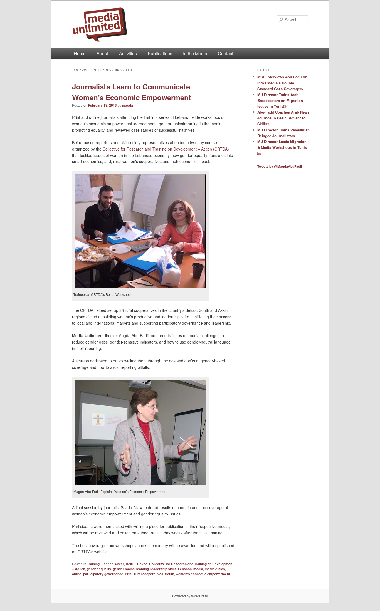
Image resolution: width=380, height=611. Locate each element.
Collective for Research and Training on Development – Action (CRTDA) (166, 149)
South (169, 573)
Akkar (119, 563)
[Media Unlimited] (152, 24)
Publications (160, 53)
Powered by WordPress (190, 596)
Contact (225, 53)
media (198, 568)
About (102, 53)
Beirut (130, 563)
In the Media (195, 53)
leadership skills (163, 568)
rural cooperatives (148, 573)
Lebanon (185, 568)
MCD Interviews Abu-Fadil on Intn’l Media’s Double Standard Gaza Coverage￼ (282, 82)
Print (128, 573)
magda (127, 105)
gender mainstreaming (131, 568)
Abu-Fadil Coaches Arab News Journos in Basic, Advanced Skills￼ (283, 117)
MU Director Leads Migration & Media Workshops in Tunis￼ (282, 147)
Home (80, 53)
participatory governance (103, 573)
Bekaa (142, 563)
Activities (128, 53)
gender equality (99, 568)
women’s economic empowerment (203, 573)
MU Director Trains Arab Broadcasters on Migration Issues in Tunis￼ (280, 100)
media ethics (215, 568)
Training (93, 563)
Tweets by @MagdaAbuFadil (279, 166)
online (77, 573)
